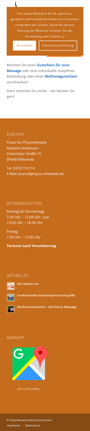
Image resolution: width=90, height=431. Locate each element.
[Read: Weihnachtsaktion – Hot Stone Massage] (11, 309)
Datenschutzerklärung (58, 45)
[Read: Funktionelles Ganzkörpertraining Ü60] (11, 297)
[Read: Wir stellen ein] (11, 286)
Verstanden (24, 45)
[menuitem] (14, 425)
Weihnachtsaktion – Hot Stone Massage (47, 307)
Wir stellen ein (28, 284)
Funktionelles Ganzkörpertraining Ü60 (46, 295)
